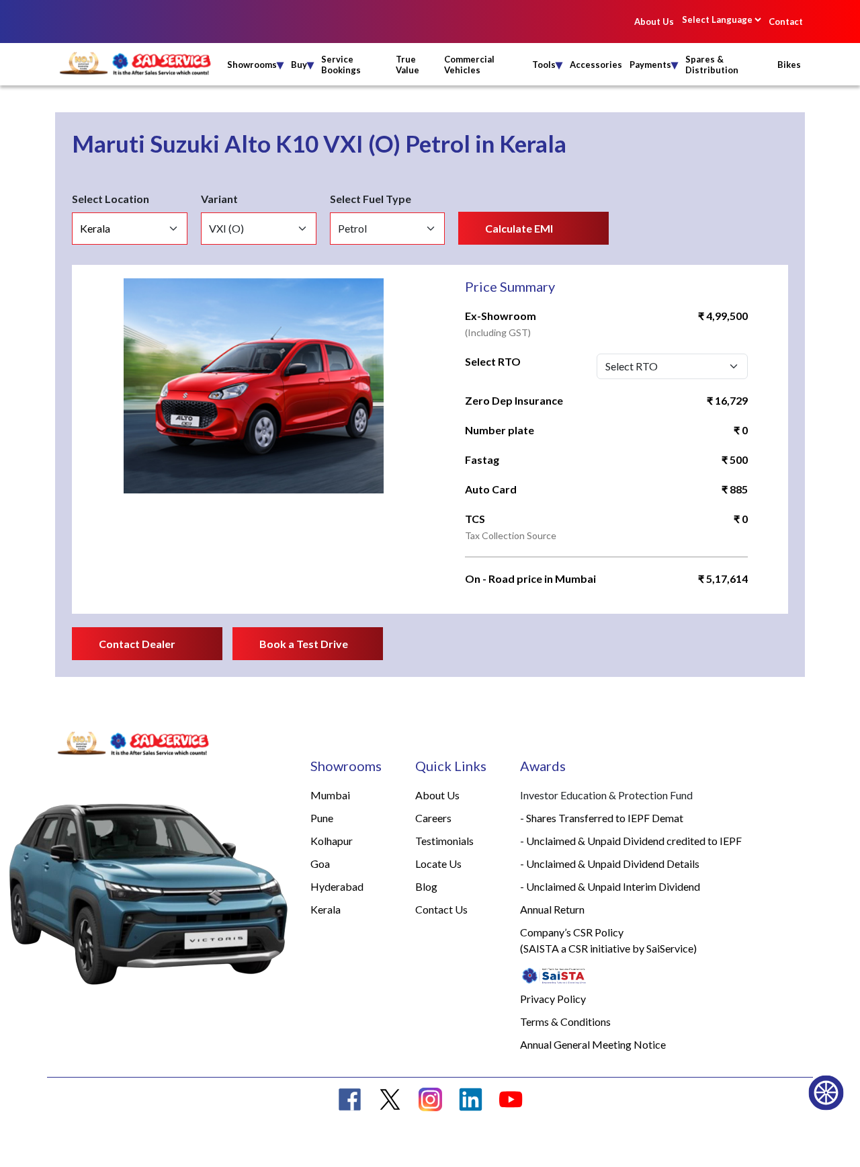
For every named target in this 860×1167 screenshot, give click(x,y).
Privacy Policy (553, 998)
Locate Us (438, 863)
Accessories (596, 64)
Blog (426, 886)
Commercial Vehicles (469, 64)
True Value (407, 64)
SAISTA (541, 948)
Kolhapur (331, 840)
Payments (654, 64)
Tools (547, 64)
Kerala (325, 909)
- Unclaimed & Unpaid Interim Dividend (610, 886)
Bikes (789, 64)
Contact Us (441, 909)
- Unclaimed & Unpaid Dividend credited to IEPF (631, 840)
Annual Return (552, 909)
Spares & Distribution (711, 64)
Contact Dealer (137, 643)
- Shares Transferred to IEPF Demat (601, 817)
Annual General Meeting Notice (593, 1044)
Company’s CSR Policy (572, 932)
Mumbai (330, 795)
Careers (433, 817)
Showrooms (255, 64)
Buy (302, 64)
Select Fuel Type (370, 198)
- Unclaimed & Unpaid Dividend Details (609, 863)
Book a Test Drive (303, 643)
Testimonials (444, 840)
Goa (320, 863)
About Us (654, 21)
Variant (219, 198)
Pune (321, 817)
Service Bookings (341, 64)
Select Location (110, 198)
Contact (786, 21)
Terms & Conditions (565, 1021)
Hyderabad (336, 886)
